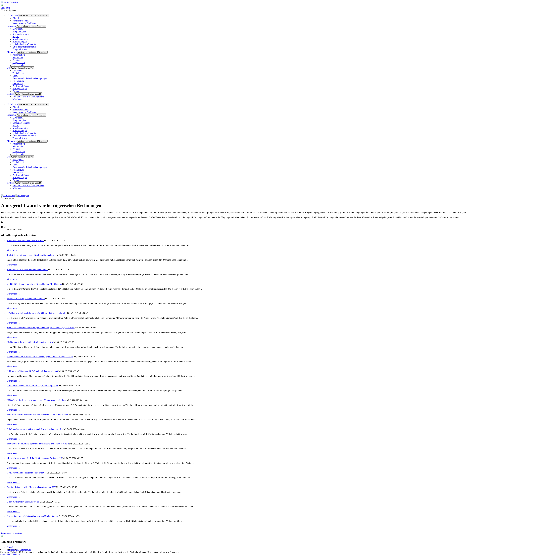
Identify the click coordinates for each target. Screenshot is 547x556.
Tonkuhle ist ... (19, 73)
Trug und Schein (20, 49)
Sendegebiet (18, 70)
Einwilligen (5, 554)
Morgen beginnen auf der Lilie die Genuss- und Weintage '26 (34, 458)
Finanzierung (18, 81)
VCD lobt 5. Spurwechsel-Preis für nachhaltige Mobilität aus (34, 284)
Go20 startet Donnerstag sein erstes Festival (26, 472)
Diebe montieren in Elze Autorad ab (23, 502)
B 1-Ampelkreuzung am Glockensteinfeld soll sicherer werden (35, 429)
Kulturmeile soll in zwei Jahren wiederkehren (27, 269)
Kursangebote (19, 55)
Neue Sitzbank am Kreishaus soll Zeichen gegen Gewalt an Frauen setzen (40, 356)
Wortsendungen (20, 41)
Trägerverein (18, 65)
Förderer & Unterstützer (12, 533)
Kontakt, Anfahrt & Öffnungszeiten (28, 96)
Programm (11, 26)
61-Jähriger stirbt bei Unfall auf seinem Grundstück (30, 342)
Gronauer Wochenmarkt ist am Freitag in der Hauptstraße (32, 385)
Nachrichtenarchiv (21, 20)
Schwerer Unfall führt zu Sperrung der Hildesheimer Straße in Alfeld (38, 443)
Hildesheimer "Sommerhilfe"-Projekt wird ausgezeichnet (32, 371)
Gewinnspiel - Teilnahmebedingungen (30, 78)
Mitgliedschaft (19, 62)
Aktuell (16, 18)
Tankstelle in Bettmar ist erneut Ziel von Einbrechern (30, 255)
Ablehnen (15, 554)
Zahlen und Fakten (21, 86)
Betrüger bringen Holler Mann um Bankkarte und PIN (31, 487)
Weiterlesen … (13, 250)
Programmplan (19, 31)
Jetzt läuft (5, 8)
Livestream (18, 29)
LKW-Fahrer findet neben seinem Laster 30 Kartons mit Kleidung (36, 400)
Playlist (16, 36)
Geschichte (18, 83)
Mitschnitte (18, 99)
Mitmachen (12, 52)
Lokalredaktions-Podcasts (24, 44)
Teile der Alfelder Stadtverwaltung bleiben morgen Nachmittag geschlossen (41, 327)
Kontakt (10, 94)
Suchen (4, 198)
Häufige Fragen (20, 88)
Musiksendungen (20, 39)
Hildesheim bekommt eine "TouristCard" (25, 240)
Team (15, 76)
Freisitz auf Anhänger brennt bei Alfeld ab (26, 298)
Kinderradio (18, 57)
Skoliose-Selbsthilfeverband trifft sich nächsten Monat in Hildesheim (38, 414)
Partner (16, 91)
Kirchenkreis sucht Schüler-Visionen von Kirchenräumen (32, 516)
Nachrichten (12, 15)
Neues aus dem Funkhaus (24, 23)
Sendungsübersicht (21, 34)
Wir (8, 68)
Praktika (16, 60)
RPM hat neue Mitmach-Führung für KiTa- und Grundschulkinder (37, 313)
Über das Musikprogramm (24, 47)
